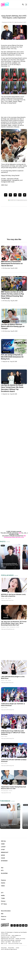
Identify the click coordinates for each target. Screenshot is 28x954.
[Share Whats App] (10, 194)
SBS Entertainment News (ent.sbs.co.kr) (15, 536)
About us (3, 916)
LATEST (3, 846)
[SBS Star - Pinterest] (20, 925)
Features (3, 880)
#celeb (17, 627)
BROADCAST (4, 852)
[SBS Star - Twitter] (17, 925)
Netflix (3, 895)
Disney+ (3, 901)
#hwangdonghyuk (4, 790)
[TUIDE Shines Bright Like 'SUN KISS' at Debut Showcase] (14, 694)
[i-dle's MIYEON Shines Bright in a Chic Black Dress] (14, 667)
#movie (10, 790)
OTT (2, 892)
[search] (23, 4)
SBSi (20, 533)
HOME (3, 844)
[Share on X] (19, 194)
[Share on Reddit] (24, 194)
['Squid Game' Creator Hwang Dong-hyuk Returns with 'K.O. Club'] (14, 777)
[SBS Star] (5, 925)
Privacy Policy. (11, 947)
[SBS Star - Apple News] (23, 925)
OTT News (4, 904)
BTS (2, 870)
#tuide (2, 707)
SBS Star (3, 841)
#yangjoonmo (13, 627)
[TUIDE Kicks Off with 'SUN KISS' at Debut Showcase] (14, 750)
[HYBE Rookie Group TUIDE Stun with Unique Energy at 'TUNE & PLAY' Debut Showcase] (14, 721)
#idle (6, 598)
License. (17, 947)
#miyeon (3, 598)
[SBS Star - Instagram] (12, 925)
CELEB (3, 858)
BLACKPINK (4, 873)
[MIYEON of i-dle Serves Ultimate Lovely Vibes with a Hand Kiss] (14, 585)
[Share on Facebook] (15, 194)
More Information (6, 911)
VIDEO (3, 886)
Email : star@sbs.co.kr (16, 935)
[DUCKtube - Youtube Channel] (26, 925)
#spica (8, 627)
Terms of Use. (4, 947)
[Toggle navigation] (26, 4)
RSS (2, 913)
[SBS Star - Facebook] (14, 925)
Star (2, 867)
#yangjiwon (3, 627)
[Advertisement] (14, 108)
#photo (9, 598)
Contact (3, 919)
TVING (3, 898)
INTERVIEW (4, 860)
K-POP (3, 849)
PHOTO (3, 883)
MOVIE (3, 855)
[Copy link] (5, 194)
